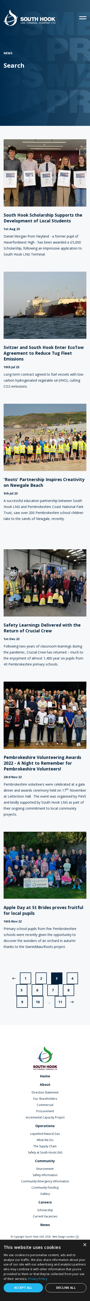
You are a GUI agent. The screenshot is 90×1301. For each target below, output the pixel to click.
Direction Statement (45, 1092)
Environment (45, 1169)
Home (45, 1076)
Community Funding (45, 1187)
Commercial (45, 1105)
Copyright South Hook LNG (28, 1236)
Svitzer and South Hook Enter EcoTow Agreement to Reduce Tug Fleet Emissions (44, 353)
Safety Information (45, 1175)
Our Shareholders (45, 1099)
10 (38, 1002)
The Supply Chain (45, 1146)
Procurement (45, 1111)
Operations (45, 1126)
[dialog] (45, 1270)
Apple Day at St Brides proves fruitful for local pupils (43, 910)
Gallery (45, 1194)
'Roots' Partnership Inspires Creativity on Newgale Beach (44, 482)
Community (45, 1161)
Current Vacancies (45, 1216)
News (45, 1224)
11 (60, 1002)
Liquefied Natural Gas (45, 1134)
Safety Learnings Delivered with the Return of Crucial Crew (42, 628)
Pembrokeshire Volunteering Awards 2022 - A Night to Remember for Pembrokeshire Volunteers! (42, 763)
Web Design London (63, 1236)
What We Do (45, 1140)
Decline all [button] (66, 1288)
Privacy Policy (37, 1279)
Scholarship (45, 1210)
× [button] (84, 1245)
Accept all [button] (23, 1288)
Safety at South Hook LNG (45, 1152)
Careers (45, 1202)
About (45, 1084)
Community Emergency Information (45, 1181)
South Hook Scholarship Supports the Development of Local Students (43, 218)
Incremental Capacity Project (45, 1117)
